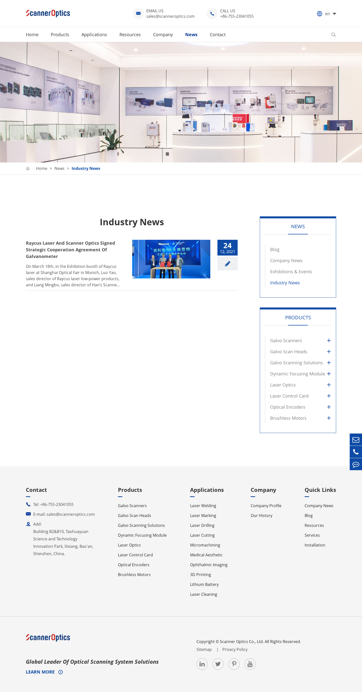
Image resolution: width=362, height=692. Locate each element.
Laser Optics (283, 385)
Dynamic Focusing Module (297, 374)
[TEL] (356, 452)
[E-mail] (356, 440)
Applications (94, 34)
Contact (218, 34)
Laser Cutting (202, 535)
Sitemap (205, 649)
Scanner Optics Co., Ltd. (242, 641)
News (191, 34)
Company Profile (266, 505)
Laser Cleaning (203, 594)
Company (163, 34)
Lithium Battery (204, 584)
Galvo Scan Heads (288, 351)
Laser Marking (203, 515)
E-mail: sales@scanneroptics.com (60, 514)
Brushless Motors (288, 418)
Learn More (41, 672)
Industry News (86, 168)
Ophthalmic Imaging (209, 564)
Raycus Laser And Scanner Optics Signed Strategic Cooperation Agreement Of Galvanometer (70, 249)
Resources (130, 34)
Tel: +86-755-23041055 (50, 504)
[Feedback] (356, 464)
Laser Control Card (289, 396)
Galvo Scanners (286, 340)
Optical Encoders (287, 407)
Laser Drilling (202, 525)
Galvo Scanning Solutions (296, 363)
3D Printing (200, 574)
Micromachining (205, 545)
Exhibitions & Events (291, 271)
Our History (261, 515)
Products (60, 34)
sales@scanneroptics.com (170, 16)
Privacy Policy (234, 649)
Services (312, 535)
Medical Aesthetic (206, 555)
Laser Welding (203, 505)
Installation (315, 545)
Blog (275, 249)
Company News (286, 260)
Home (32, 34)
